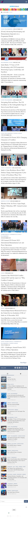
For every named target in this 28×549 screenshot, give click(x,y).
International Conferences (9, 234)
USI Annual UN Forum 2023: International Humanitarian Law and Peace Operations (12, 242)
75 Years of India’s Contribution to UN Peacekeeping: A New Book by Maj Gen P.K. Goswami (17, 387)
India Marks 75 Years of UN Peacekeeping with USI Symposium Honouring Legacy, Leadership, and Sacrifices (16, 420)
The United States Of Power (13, 492)
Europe (14, 474)
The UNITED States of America (14, 445)
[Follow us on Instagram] (22, 368)
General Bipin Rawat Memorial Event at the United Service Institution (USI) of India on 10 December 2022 (13, 312)
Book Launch (10, 384)
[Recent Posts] (7, 373)
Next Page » (23, 362)
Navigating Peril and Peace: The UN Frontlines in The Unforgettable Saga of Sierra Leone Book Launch (13, 104)
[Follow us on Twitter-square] (17, 368)
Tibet (24, 466)
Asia (14, 466)
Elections (14, 443)
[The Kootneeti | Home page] (3, 2)
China (16, 466)
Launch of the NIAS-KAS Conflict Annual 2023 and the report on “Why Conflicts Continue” (13, 277)
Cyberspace (8, 167)
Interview (9, 466)
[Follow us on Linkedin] (19, 368)
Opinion (9, 377)
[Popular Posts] (20, 373)
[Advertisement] (14, 534)
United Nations (17, 133)
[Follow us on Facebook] (15, 368)
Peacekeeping (9, 29)
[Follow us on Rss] (26, 368)
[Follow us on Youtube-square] (24, 368)
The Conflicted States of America (14, 452)
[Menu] (26, 1)
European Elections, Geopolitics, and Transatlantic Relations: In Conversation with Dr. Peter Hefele (17, 477)
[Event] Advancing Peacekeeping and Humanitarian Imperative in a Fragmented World (13, 33)
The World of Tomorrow (12, 485)
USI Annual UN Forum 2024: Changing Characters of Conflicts (16, 438)
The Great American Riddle (13, 404)
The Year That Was (11, 379)
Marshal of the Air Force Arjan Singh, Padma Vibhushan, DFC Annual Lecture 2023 (14, 205)
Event (2, 29)
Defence (3, 201)
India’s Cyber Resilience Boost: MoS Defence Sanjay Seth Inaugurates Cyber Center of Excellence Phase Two (13, 172)
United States (15, 402)
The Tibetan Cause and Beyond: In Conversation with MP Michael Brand (15, 469)
